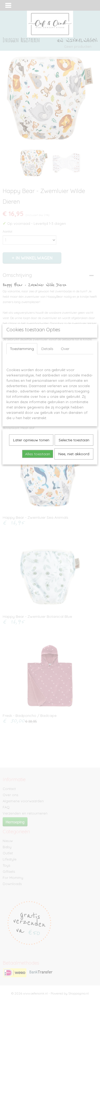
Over (65, 348)
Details (47, 348)
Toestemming (22, 348)
